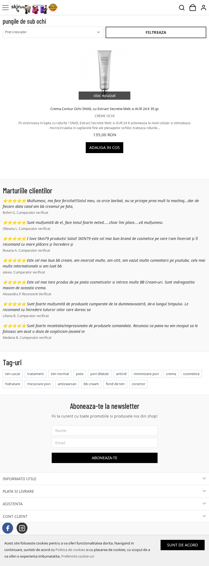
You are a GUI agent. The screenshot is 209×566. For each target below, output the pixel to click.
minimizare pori (146, 373)
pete (79, 373)
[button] (203, 7)
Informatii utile (19, 478)
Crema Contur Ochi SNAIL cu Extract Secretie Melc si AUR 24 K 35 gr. (104, 108)
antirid (121, 373)
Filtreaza (156, 32)
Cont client (15, 516)
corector (138, 383)
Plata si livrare (18, 491)
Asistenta (13, 503)
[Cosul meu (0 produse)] (192, 7)
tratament (35, 373)
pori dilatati (99, 373)
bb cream (91, 383)
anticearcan (67, 383)
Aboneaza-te (104, 457)
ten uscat (12, 373)
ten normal (60, 373)
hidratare (12, 383)
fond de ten (115, 383)
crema (171, 373)
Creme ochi (105, 116)
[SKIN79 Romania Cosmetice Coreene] (34, 7)
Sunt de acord (182, 544)
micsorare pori (39, 383)
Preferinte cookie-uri (77, 556)
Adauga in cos (104, 147)
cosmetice (191, 373)
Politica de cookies (70, 549)
